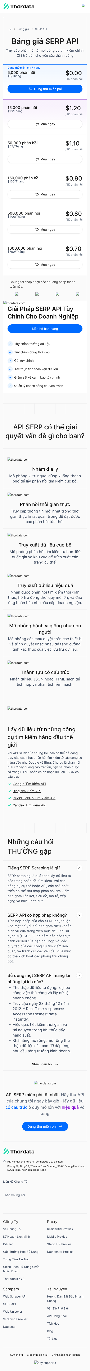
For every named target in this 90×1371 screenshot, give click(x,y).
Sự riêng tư (16, 1354)
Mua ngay (47, 124)
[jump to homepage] (19, 6)
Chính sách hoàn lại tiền (66, 1354)
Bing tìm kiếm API (27, 791)
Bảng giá (23, 29)
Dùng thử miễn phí (48, 89)
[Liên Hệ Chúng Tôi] (7, 1189)
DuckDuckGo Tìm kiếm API (34, 798)
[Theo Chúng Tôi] (7, 1203)
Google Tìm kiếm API (29, 784)
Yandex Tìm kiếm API (29, 805)
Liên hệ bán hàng (45, 329)
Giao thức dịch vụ (37, 1354)
